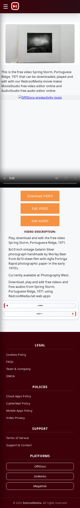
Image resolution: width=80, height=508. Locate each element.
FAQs (9, 361)
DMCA (10, 376)
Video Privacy (15, 418)
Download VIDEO (40, 196)
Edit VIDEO (40, 208)
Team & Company (18, 369)
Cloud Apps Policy (18, 396)
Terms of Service (17, 438)
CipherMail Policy (18, 403)
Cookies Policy (16, 354)
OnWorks (40, 476)
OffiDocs (40, 466)
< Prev (40, 306)
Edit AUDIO (40, 221)
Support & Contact (19, 445)
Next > (40, 314)
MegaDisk (40, 486)
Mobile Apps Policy (19, 410)
